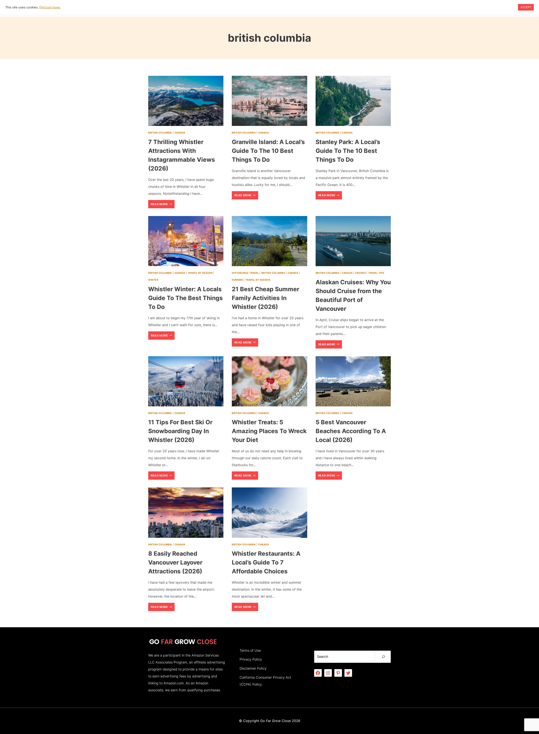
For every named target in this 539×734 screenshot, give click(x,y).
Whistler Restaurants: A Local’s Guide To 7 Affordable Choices (266, 562)
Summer (237, 279)
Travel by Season (200, 272)
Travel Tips (376, 272)
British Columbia (160, 132)
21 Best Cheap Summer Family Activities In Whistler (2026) (265, 298)
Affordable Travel (245, 272)
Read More (163, 205)
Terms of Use (250, 650)
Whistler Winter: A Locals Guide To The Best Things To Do (185, 298)
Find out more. (50, 7)
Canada (180, 132)
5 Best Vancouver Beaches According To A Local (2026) (351, 431)
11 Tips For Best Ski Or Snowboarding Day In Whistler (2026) (180, 431)
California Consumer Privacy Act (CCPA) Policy (265, 680)
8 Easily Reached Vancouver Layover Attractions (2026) (175, 562)
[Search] (383, 657)
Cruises (360, 272)
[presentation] (185, 101)
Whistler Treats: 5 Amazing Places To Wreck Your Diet (269, 431)
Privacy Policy (251, 659)
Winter (153, 279)
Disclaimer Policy (253, 668)
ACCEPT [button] (525, 7)
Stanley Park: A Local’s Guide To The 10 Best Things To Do (348, 150)
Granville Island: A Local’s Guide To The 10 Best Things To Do (268, 150)
